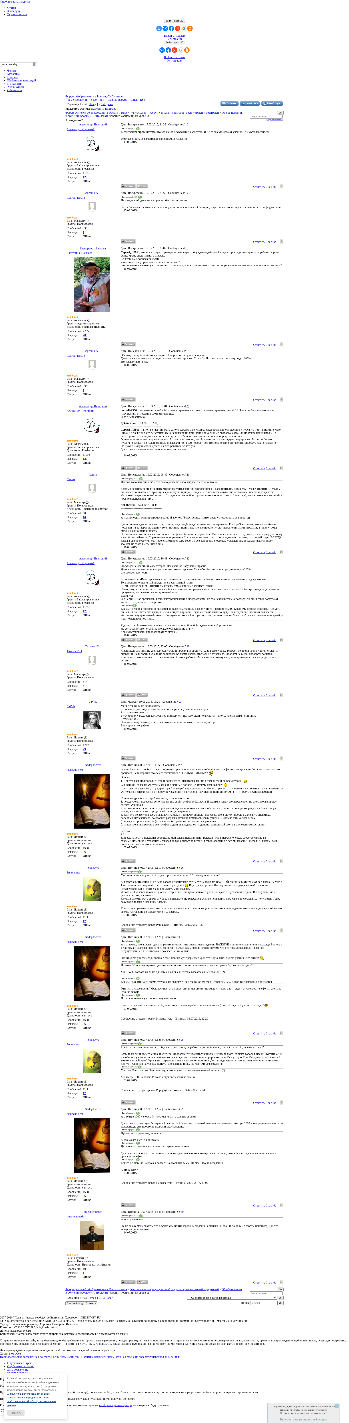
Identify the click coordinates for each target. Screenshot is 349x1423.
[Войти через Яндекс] (177, 28)
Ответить (259, 186)
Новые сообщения (76, 99)
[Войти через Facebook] (171, 28)
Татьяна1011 (93, 646)
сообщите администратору (115, 1405)
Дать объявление (17, 1369)
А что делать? (101, 115)
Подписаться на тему (275, 120)
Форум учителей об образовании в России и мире (96, 112)
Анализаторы (15, 86)
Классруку (13, 11)
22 (187, 558)
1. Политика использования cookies (28, 1393)
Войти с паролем (174, 35)
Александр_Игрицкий (93, 124)
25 (181, 764)
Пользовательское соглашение (18, 1356)
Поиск (134, 99)
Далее (109, 104)
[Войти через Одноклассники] (190, 28)
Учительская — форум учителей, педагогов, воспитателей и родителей (174, 112)
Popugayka (93, 867)
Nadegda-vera (93, 764)
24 (180, 701)
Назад (92, 104)
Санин (93, 474)
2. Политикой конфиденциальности (28, 1397)
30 (182, 1211)
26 (182, 867)
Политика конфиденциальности (101, 1356)
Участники (97, 99)
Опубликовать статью (20, 1366)
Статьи (11, 7)
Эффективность (17, 14)
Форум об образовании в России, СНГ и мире (94, 96)
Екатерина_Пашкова (103, 108)
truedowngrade (93, 1211)
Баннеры (73, 1356)
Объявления (14, 90)
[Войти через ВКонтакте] (165, 28)
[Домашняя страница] (142, 695)
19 (187, 350)
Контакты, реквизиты (52, 1356)
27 (182, 937)
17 (186, 192)
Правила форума (117, 99)
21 (187, 474)
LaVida (93, 701)
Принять (16, 1412)
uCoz (18, 1353)
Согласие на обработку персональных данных (151, 1356)
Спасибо (271, 186)
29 (182, 1109)
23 (187, 646)
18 (186, 248)
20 (187, 406)
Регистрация (174, 38)
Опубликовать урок (19, 1363)
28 (182, 1039)
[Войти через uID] (159, 28)
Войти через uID (174, 20)
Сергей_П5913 (93, 192)
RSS (142, 99)
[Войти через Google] (183, 28)
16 (186, 124)
